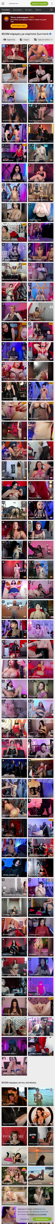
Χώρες (26, 40)
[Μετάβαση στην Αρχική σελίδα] (17, 3)
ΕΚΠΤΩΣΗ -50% (19, 26)
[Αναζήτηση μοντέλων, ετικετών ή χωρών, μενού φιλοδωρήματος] (51, 10)
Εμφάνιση (11, 40)
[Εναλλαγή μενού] (3, 3)
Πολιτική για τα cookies (36, 1214)
